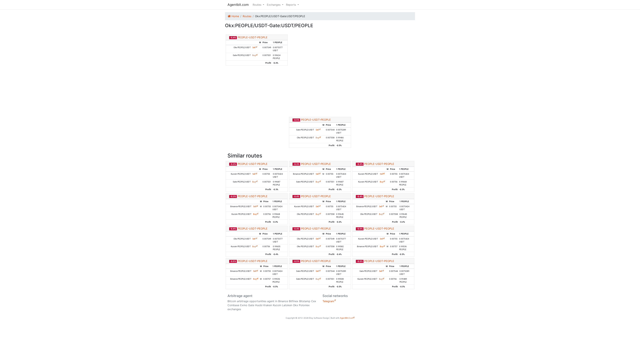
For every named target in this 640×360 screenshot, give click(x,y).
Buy (254, 55)
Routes (247, 16)
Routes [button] (257, 4)
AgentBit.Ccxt (346, 318)
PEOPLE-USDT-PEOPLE (253, 37)
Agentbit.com (238, 5)
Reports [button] (291, 4)
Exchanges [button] (274, 4)
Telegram (328, 301)
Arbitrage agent (240, 296)
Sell (254, 47)
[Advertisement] (320, 91)
